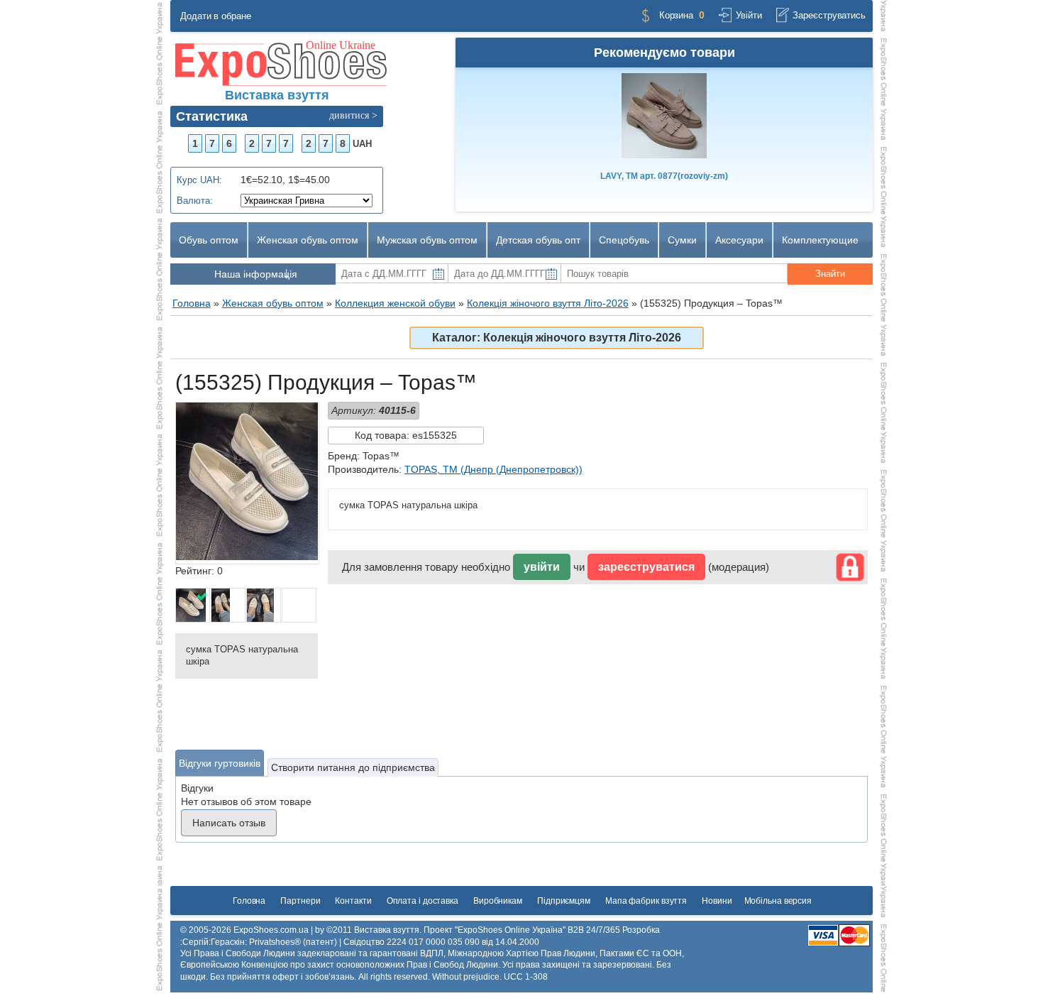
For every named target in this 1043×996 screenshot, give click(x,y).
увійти (542, 567)
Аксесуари (739, 240)
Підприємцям (563, 901)
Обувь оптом (208, 240)
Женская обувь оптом (307, 240)
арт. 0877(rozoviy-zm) (664, 176)
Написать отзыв (228, 822)
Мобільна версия (778, 901)
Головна (249, 901)
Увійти (748, 15)
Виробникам (497, 901)
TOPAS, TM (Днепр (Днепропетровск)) (493, 469)
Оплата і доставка (422, 901)
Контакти (353, 901)
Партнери (300, 901)
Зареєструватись (829, 15)
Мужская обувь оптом (427, 240)
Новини (717, 901)
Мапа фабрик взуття (646, 901)
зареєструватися (646, 567)
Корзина (676, 15)
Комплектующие (820, 240)
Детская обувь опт (538, 240)
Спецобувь (624, 240)
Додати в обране (215, 16)
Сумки (682, 240)
